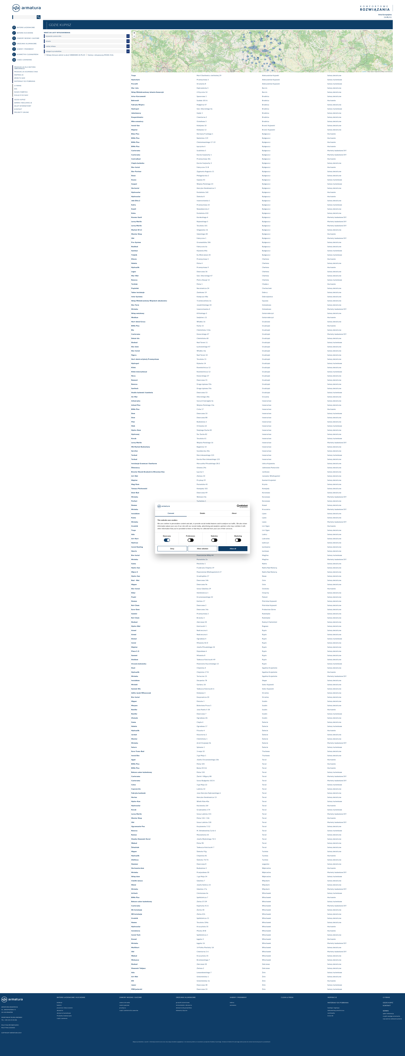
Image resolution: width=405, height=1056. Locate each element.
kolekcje (59, 1002)
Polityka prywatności (10, 1025)
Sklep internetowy (22, 106)
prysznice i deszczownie (65, 1008)
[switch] (191, 540)
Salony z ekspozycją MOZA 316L (101, 55)
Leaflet (364, 71)
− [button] (134, 36)
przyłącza (122, 1008)
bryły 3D (330, 1015)
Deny (172, 549)
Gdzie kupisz (19, 99)
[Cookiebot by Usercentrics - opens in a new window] (238, 506)
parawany (233, 1005)
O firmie (386, 997)
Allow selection (202, 549)
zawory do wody (124, 1002)
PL (388, 17)
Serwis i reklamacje (23, 103)
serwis (386, 1011)
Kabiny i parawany (238, 997)
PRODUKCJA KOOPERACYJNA (26, 71)
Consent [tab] (171, 513)
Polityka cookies (8, 1027)
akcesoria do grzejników (184, 1008)
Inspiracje (19, 75)
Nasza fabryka (21, 92)
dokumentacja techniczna (336, 1010)
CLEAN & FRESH (287, 997)
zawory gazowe (124, 1005)
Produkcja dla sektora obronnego (25, 67)
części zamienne (62, 1018)
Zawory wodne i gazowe (130, 997)
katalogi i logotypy (334, 1008)
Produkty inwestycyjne (64, 1015)
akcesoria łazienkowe (64, 1013)
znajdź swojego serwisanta (391, 1016)
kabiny (232, 1002)
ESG (15, 89)
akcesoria (60, 1010)
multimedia (331, 1013)
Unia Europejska (385, 14)
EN (385, 17)
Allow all (233, 549)
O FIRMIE (17, 85)
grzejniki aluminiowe (183, 1002)
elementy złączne (181, 1010)
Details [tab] (202, 513)
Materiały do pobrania (24, 81)
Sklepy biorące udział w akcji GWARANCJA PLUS (65, 55)
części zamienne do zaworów (128, 1010)
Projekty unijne (21, 112)
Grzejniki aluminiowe (186, 997)
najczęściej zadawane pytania (392, 1019)
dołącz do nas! (21, 95)
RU (390, 17)
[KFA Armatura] (26, 11)
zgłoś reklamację (388, 1013)
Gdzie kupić (388, 1003)
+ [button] (134, 33)
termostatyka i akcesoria (184, 1005)
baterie (59, 1005)
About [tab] (234, 513)
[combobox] (87, 36)
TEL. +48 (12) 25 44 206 (9, 1020)
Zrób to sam (19, 78)
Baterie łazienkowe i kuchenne (71, 997)
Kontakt (18, 109)
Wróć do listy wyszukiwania (57, 32)
